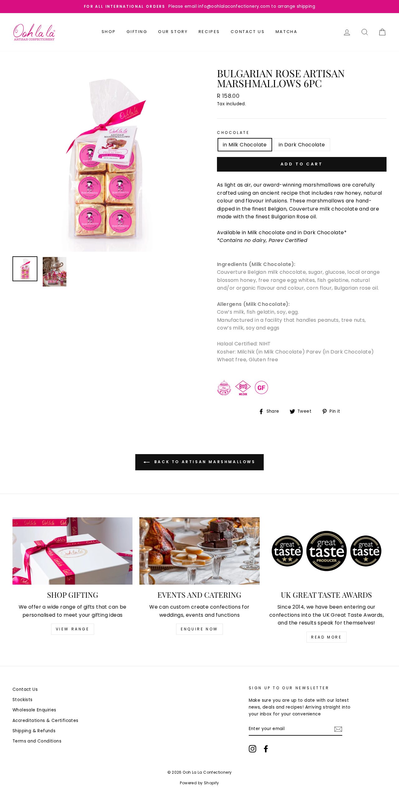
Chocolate (233, 132)
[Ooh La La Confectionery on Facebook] (266, 748)
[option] (199, 6)
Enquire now (199, 629)
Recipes (209, 32)
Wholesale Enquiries (34, 710)
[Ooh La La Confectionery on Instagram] (252, 748)
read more (326, 637)
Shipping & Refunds (33, 731)
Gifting (137, 32)
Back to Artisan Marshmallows (203, 461)
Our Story (173, 32)
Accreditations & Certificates (45, 721)
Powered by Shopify (199, 783)
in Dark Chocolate (302, 144)
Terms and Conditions (36, 741)
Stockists (22, 700)
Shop (109, 32)
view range (72, 629)
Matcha (287, 32)
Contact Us (248, 32)
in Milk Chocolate (245, 144)
